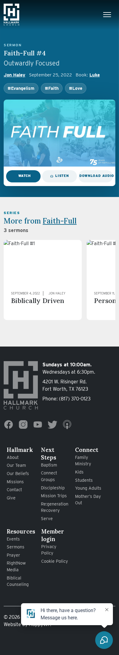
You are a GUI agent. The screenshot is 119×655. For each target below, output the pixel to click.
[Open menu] (107, 14)
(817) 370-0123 (75, 399)
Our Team (16, 465)
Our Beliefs (18, 473)
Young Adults (88, 488)
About (13, 457)
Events (13, 538)
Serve (47, 518)
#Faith (52, 88)
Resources (21, 531)
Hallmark (20, 449)
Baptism (49, 464)
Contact (14, 489)
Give (11, 497)
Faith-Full (60, 221)
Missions (15, 481)
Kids (79, 471)
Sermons (15, 546)
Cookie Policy (54, 561)
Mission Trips (54, 495)
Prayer (13, 555)
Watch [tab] (24, 176)
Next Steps (48, 453)
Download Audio (96, 176)
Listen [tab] (62, 176)
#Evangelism (21, 88)
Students (84, 480)
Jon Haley (14, 75)
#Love (75, 88)
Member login (52, 535)
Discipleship (53, 487)
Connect (86, 449)
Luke (94, 75)
